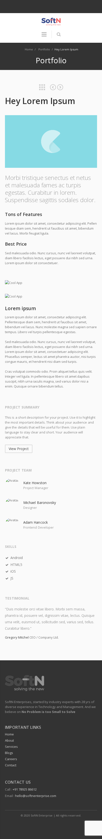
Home (9, 734)
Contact (10, 765)
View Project (19, 448)
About (9, 740)
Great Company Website (60, 87)
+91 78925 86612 (25, 789)
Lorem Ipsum (53, 87)
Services (11, 746)
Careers (11, 759)
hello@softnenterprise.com (35, 796)
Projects (42, 87)
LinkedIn (56, 7)
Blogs (9, 753)
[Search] (58, 34)
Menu (44, 36)
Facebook (46, 7)
